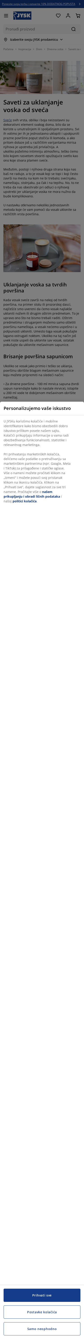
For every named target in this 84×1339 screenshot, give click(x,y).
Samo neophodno (42, 1329)
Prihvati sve (42, 1295)
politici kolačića (25, 501)
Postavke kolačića (42, 1312)
